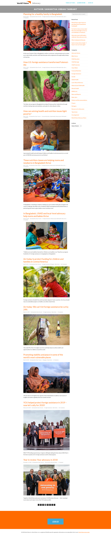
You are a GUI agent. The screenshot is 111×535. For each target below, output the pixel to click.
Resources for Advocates (78, 109)
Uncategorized (75, 115)
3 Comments (60, 312)
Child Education (75, 59)
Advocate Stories (76, 53)
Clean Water (75, 68)
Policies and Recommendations (79, 100)
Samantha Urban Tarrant (36, 16)
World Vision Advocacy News (51, 462)
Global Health (52, 116)
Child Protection (76, 65)
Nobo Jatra (63, 16)
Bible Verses (75, 56)
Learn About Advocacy (77, 82)
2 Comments (26, 17)
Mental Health (75, 88)
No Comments (64, 264)
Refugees (52, 264)
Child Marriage (75, 62)
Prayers (73, 103)
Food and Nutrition (46, 116)
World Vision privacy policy (84, 532)
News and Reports (76, 94)
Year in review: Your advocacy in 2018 (40, 460)
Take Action (57, 264)
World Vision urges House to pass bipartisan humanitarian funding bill (79, 24)
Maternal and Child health (56, 16)
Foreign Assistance (46, 16)
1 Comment (25, 68)
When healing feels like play (78, 40)
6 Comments (56, 360)
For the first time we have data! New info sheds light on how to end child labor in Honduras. (79, 30)
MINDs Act (74, 91)
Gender (73, 76)
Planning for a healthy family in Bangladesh (42, 14)
